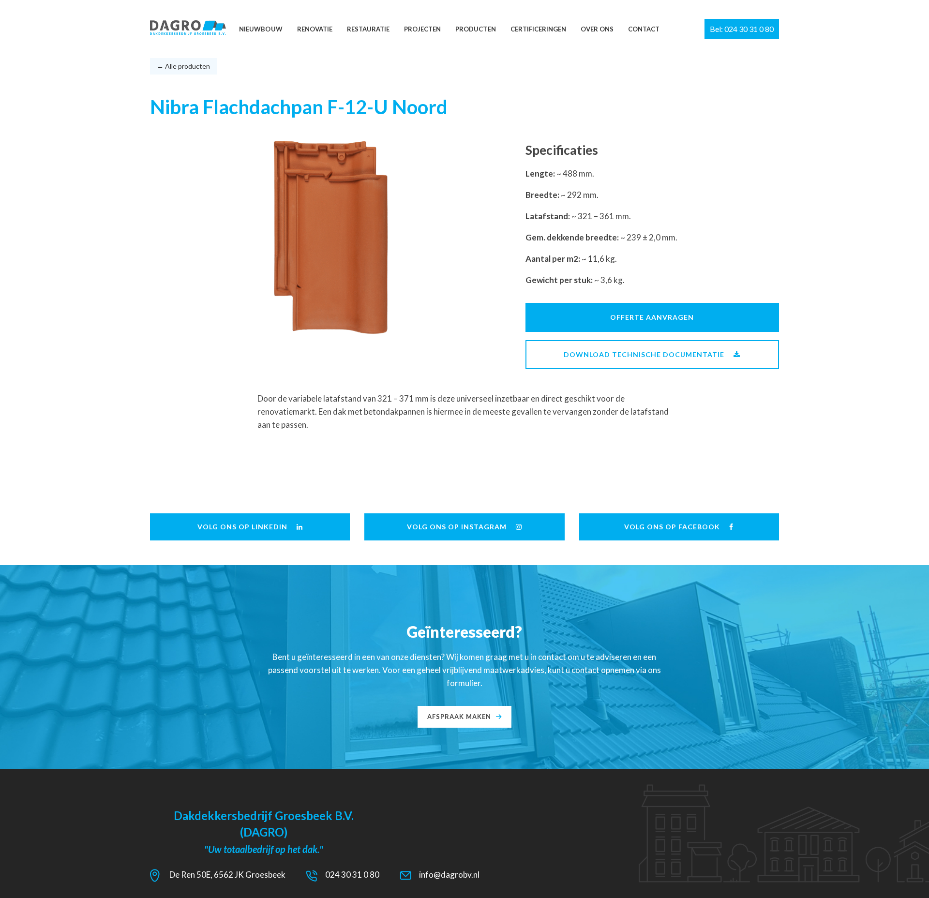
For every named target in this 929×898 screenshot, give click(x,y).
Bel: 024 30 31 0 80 (742, 28)
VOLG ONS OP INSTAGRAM (457, 527)
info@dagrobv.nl (449, 874)
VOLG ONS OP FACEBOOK (672, 527)
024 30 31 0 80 (352, 874)
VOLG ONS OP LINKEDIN (242, 527)
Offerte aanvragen (652, 317)
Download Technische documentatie (644, 354)
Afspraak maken (459, 716)
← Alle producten (183, 66)
